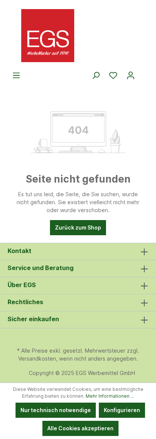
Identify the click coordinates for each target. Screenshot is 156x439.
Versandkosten (37, 358)
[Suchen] (96, 75)
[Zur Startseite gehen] (78, 35)
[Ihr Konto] (130, 75)
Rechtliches (25, 302)
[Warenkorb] (143, 72)
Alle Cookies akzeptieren (80, 428)
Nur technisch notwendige (55, 410)
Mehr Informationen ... (110, 396)
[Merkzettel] (113, 75)
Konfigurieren (122, 410)
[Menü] (16, 75)
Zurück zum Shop (78, 227)
